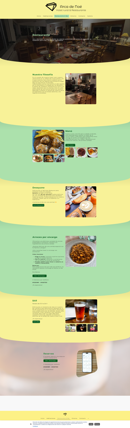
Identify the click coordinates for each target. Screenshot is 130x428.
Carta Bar (36, 321)
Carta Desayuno (38, 205)
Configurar (35, 426)
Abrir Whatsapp (39, 276)
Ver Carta (70, 145)
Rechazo (97, 424)
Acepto (91, 424)
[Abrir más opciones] (88, 418)
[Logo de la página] (65, 7)
